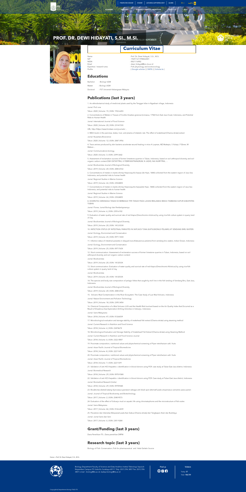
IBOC (186, 10)
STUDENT (139, 3)
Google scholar (138, 69)
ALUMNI (171, 3)
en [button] (182, 3)
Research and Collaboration (148, 10)
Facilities (124, 10)
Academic (109, 10)
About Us (172, 10)
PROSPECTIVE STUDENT (126, 3)
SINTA (149, 69)
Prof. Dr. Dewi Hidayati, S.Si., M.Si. (68, 457)
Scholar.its (159, 69)
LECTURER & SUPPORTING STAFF (155, 3)
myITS (190, 3)
